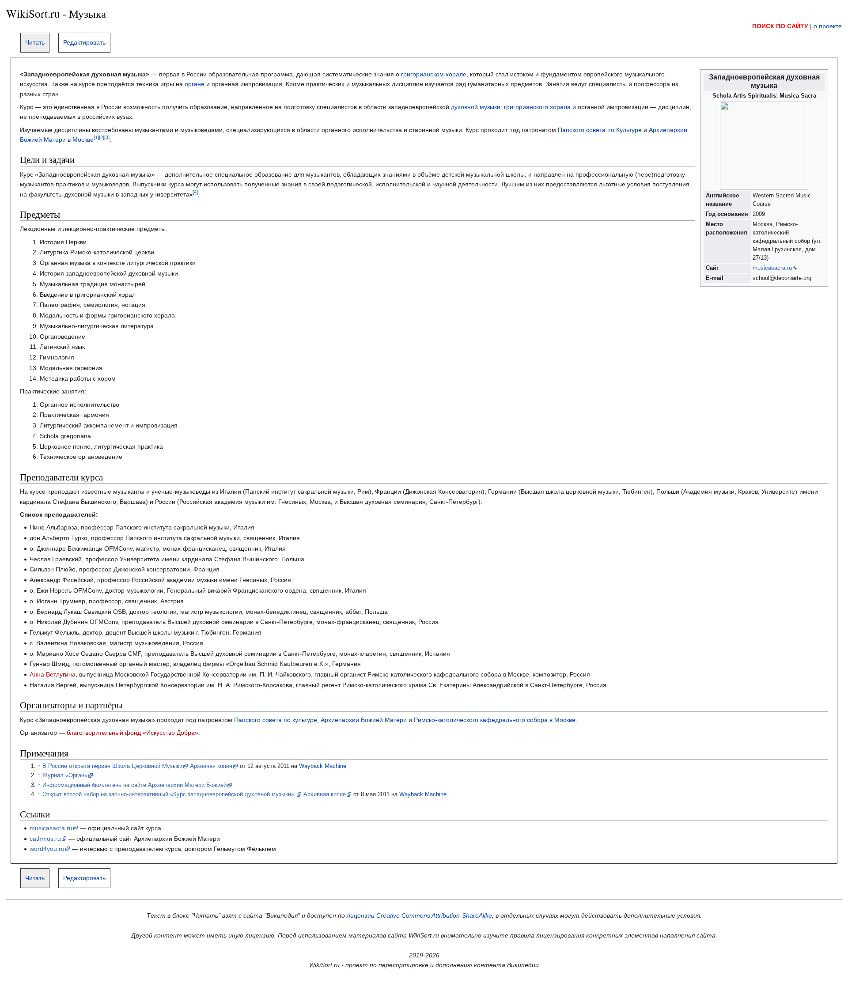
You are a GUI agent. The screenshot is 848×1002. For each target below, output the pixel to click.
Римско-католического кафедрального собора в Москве (494, 719)
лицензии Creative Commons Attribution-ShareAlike (419, 915)
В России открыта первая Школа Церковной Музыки (112, 766)
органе (194, 83)
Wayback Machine (322, 766)
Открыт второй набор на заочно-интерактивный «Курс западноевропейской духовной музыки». (169, 794)
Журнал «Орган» (64, 775)
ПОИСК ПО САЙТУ (780, 26)
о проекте (828, 26)
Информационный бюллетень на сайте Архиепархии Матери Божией (134, 785)
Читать (35, 42)
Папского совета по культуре (275, 719)
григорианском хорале (433, 74)
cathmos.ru (45, 838)
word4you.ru (47, 848)
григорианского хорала (537, 106)
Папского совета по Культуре (600, 129)
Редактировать (84, 42)
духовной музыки (475, 106)
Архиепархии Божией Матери (364, 719)
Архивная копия (211, 766)
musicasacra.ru (772, 268)
